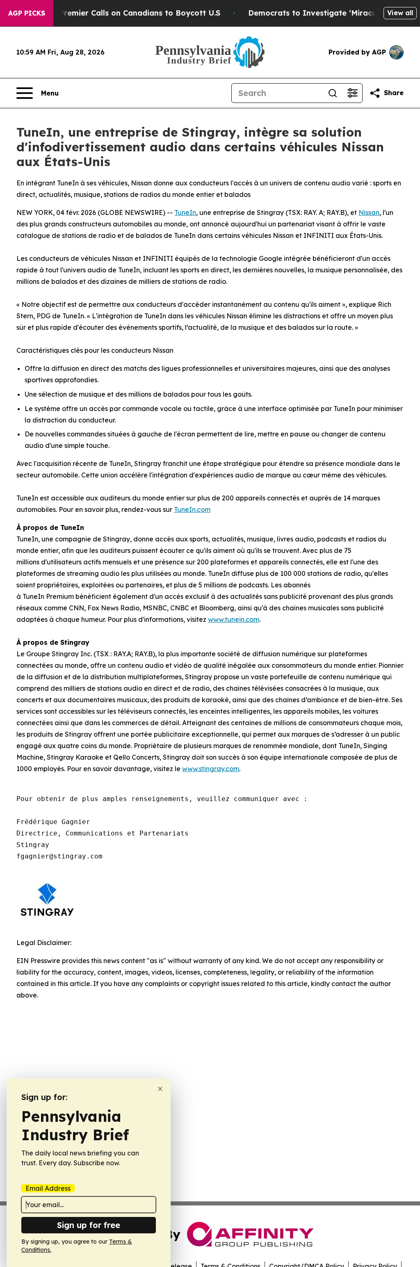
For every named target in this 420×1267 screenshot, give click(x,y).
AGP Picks (26, 13)
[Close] (160, 1089)
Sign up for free (88, 1225)
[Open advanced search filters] (352, 93)
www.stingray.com (210, 769)
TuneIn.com (192, 509)
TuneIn (185, 212)
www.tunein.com (233, 619)
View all (400, 13)
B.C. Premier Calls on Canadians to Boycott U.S (131, 13)
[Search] (332, 93)
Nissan (368, 212)
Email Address (48, 1188)
